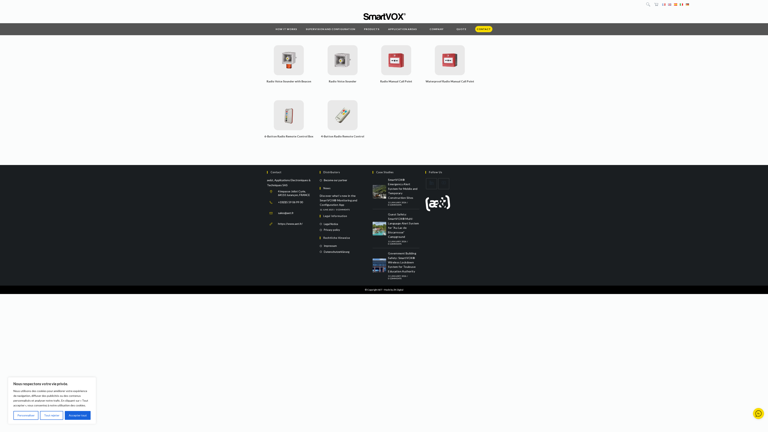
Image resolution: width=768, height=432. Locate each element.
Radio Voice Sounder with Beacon (289, 81)
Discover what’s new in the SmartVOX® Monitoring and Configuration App (338, 200)
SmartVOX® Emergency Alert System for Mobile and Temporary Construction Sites (402, 188)
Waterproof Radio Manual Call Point (450, 81)
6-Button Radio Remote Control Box (288, 136)
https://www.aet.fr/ (290, 223)
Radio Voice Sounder (342, 81)
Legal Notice (331, 224)
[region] (52, 400)
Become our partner (335, 180)
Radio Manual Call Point (396, 81)
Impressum (330, 245)
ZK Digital (398, 289)
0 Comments (343, 209)
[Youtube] (443, 183)
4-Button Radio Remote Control (342, 136)
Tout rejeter (51, 415)
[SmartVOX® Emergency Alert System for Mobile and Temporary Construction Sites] (379, 192)
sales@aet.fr (286, 213)
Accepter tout (78, 415)
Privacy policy (332, 229)
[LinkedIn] (431, 183)
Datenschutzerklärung (336, 251)
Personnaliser (26, 415)
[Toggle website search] (648, 4)
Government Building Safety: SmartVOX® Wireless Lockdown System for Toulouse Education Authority (402, 262)
